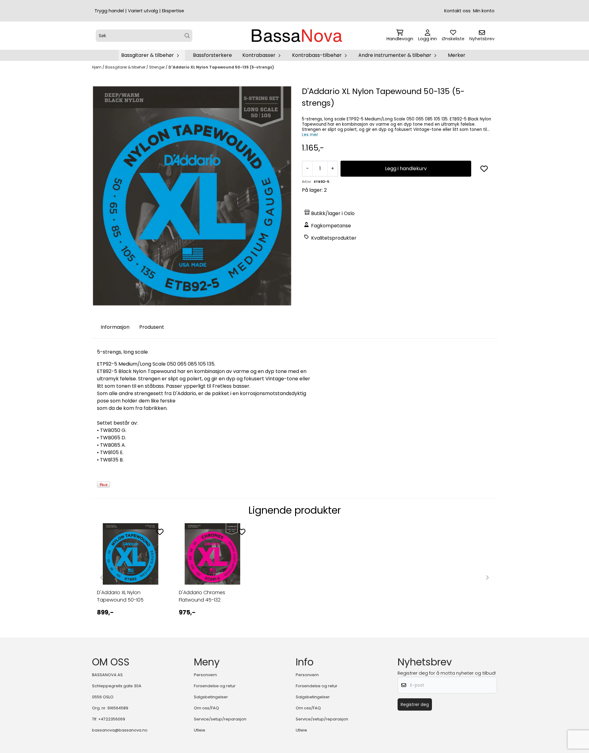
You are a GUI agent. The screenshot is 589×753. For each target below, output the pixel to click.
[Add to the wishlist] (160, 531)
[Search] (187, 36)
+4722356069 (111, 719)
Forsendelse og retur (215, 685)
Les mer (310, 134)
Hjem (97, 67)
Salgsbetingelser (211, 697)
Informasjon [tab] (115, 327)
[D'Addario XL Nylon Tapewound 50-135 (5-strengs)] (192, 195)
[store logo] (296, 36)
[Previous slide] (102, 577)
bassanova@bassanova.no (120, 730)
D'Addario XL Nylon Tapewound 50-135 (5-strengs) (221, 67)
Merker (456, 55)
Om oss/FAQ (206, 708)
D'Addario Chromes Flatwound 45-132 (202, 596)
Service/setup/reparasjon (220, 719)
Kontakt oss (457, 11)
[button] (484, 168)
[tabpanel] (130, 575)
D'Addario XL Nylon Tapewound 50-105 (120, 596)
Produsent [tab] (151, 327)
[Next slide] (487, 577)
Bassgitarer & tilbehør (125, 67)
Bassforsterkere (212, 55)
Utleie (199, 730)
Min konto (484, 11)
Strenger (157, 67)
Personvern (205, 674)
